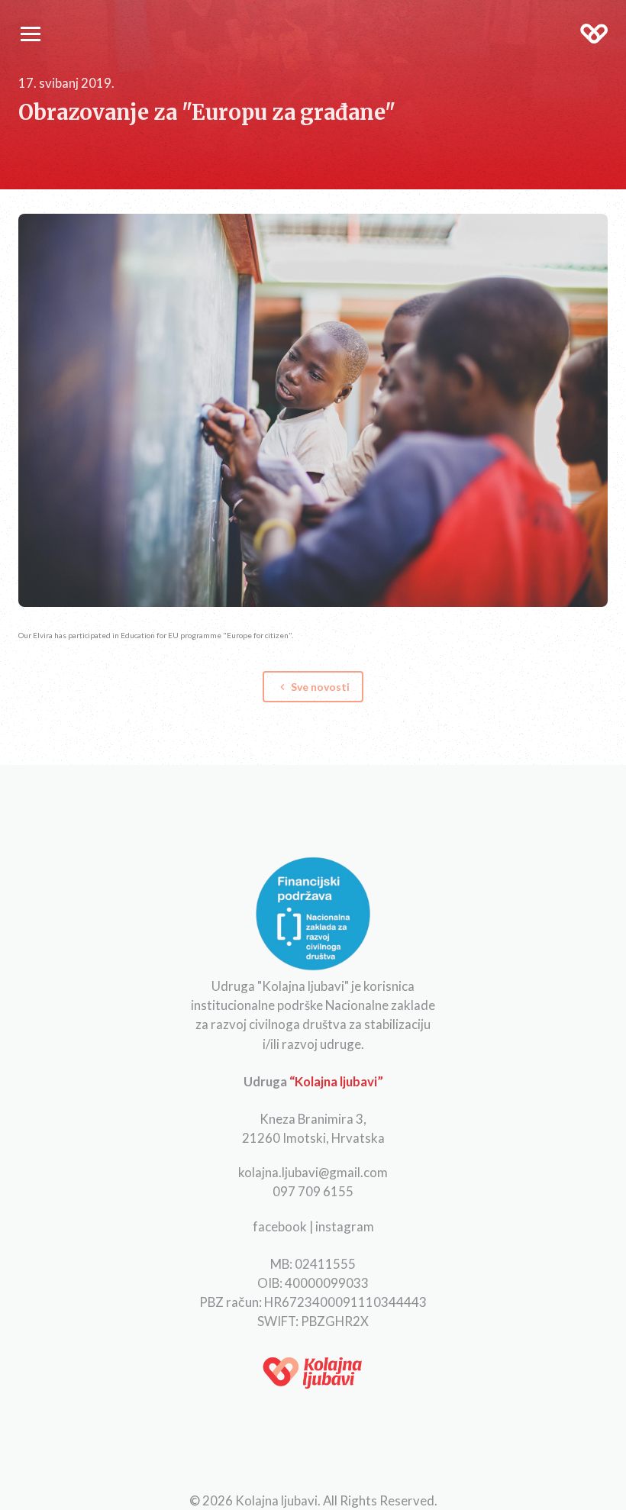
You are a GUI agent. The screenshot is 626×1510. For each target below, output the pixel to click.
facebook (280, 1226)
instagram (344, 1226)
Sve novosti (313, 686)
